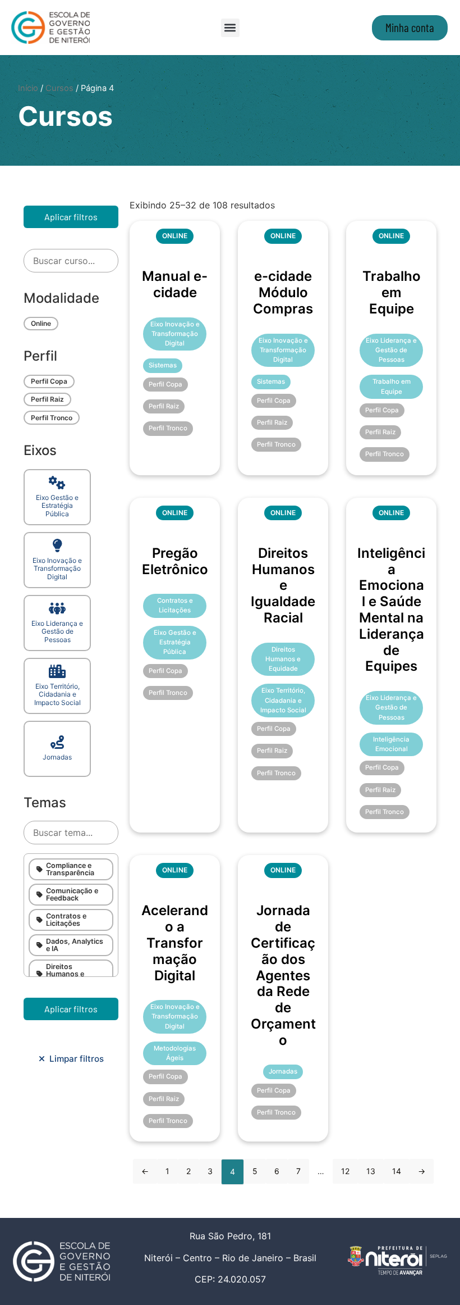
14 (396, 1171)
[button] (230, 28)
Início (28, 88)
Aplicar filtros (71, 216)
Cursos (59, 88)
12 (345, 1171)
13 (370, 1171)
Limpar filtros (74, 1058)
